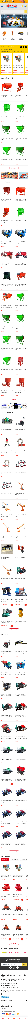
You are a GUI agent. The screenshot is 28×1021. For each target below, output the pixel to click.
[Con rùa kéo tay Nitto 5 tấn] (21, 549)
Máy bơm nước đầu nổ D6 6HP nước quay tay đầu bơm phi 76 (21, 844)
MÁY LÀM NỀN (5, 856)
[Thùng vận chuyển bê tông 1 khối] (7, 191)
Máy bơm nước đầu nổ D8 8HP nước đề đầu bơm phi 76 (21, 802)
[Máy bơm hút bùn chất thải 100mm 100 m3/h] (7, 664)
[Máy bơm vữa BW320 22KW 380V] (21, 233)
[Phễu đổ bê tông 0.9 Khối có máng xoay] (21, 87)
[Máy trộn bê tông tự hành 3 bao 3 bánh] (7, 255)
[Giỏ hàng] (25, 6)
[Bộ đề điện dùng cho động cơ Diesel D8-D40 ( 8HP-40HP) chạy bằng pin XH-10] (21, 643)
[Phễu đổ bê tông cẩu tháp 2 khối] (7, 151)
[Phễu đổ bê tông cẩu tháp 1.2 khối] (21, 129)
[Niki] (11, 952)
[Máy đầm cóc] (9, 175)
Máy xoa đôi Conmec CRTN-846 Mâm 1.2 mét (6, 916)
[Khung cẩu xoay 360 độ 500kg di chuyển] (7, 506)
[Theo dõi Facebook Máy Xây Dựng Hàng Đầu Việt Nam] (10, 967)
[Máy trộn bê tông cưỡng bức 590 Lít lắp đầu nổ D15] (7, 297)
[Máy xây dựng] (4, 34)
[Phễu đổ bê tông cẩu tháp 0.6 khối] (21, 108)
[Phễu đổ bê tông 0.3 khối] (7, 108)
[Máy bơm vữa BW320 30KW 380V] (7, 233)
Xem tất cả (13, 168)
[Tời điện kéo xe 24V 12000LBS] (7, 549)
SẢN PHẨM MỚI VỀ (7, 78)
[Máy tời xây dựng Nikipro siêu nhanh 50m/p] (7, 421)
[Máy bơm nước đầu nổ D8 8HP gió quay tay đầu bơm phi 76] (7, 813)
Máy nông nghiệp (21, 39)
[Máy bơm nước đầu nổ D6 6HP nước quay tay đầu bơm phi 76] (21, 835)
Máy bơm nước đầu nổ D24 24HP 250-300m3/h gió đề (6, 738)
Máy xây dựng (4, 39)
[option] (14, 21)
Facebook (3, 1008)
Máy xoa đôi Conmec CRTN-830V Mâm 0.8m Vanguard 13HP (6, 936)
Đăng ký (25, 964)
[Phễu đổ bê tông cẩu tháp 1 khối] (7, 361)
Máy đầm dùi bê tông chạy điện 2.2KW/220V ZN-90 (18, 896)
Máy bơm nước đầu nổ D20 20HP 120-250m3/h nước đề (6, 717)
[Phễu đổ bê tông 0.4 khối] (21, 361)
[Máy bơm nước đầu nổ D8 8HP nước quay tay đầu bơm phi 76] (21, 813)
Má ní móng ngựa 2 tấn (6, 493)
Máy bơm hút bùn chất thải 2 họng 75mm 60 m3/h (20, 674)
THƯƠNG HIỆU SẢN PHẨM (9, 949)
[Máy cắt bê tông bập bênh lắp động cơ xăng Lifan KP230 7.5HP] (18, 59)
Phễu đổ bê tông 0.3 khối (6, 116)
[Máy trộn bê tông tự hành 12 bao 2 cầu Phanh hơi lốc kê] (21, 255)
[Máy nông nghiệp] (21, 34)
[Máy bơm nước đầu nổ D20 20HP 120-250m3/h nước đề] (7, 707)
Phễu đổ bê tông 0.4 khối (20, 369)
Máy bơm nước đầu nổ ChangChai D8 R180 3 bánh (6, 653)
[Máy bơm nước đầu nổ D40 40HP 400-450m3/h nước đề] (7, 771)
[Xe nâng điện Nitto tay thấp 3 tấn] (21, 421)
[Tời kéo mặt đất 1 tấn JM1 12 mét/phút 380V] (7, 613)
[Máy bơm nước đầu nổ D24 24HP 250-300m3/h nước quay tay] (21, 707)
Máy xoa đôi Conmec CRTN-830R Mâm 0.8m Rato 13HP (18, 936)
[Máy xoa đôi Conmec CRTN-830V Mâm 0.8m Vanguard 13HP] (6, 927)
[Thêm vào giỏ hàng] (12, 605)
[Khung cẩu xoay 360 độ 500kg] (7, 527)
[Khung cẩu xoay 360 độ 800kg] (21, 527)
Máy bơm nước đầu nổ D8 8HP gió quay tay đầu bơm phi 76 (7, 823)
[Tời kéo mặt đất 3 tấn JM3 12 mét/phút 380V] (7, 591)
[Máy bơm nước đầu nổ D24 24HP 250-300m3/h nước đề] (21, 728)
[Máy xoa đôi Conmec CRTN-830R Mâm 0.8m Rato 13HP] (18, 927)
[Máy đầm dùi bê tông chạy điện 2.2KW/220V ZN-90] (18, 888)
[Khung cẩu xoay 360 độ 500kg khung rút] (21, 485)
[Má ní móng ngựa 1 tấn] (21, 464)
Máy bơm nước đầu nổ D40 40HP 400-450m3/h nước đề (6, 781)
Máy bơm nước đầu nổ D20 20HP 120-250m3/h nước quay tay (20, 695)
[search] (25, 11)
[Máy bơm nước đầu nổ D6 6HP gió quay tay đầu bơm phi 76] (7, 835)
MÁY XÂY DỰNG (6, 182)
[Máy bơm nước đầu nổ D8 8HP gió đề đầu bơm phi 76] (7, 792)
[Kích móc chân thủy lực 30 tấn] (21, 613)
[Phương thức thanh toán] (10, 1014)
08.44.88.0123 (10, 994)
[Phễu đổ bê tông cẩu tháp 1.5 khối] (21, 151)
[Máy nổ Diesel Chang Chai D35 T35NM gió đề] (7, 686)
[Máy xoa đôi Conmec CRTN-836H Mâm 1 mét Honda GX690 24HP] (18, 907)
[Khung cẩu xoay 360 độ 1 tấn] (7, 570)
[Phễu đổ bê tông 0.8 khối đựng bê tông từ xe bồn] (7, 87)
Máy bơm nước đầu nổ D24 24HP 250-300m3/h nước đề (20, 738)
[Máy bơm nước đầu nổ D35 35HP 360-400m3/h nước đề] (21, 749)
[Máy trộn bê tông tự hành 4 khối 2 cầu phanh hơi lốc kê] (7, 276)
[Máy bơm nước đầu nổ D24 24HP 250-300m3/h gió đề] (7, 728)
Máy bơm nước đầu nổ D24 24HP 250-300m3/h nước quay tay (20, 717)
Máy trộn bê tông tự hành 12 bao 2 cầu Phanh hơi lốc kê (21, 264)
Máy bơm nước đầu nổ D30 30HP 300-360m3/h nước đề (6, 759)
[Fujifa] (24, 952)
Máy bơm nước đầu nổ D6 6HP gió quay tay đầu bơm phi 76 (7, 844)
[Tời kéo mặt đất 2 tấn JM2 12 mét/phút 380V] (21, 570)
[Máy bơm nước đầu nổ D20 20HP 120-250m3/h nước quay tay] (21, 686)
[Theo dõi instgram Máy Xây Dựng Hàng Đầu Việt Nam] (17, 967)
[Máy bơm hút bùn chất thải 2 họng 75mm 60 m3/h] (21, 664)
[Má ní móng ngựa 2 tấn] (7, 485)
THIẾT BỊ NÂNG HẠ (7, 412)
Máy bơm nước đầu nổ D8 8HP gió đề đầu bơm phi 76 (7, 802)
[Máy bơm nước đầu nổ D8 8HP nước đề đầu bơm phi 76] (21, 792)
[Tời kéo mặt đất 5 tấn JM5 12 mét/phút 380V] (21, 591)
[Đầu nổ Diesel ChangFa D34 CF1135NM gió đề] (21, 771)
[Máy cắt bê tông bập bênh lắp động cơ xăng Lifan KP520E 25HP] (6, 59)
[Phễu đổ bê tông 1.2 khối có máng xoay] (21, 382)
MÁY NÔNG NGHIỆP (7, 634)
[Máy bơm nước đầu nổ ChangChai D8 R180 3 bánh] (7, 643)
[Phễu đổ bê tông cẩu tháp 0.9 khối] (7, 129)
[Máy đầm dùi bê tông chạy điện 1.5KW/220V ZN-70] (6, 888)
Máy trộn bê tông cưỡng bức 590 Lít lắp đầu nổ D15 (6, 307)
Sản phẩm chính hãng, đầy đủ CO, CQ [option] (9, 51)
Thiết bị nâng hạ (13, 39)
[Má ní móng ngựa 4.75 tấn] (21, 442)
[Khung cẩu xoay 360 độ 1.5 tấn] (21, 506)
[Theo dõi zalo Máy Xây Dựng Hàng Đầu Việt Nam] (14, 967)
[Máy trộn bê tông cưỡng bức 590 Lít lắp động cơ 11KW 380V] (21, 276)
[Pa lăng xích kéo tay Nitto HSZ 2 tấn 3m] (7, 442)
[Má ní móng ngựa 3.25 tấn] (7, 464)
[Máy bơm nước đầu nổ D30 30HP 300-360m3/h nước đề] (7, 749)
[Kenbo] (4, 952)
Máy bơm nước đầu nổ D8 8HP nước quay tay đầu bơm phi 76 (21, 823)
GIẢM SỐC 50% (6, 47)
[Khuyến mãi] (14, 1)
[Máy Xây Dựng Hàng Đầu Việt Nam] (11, 6)
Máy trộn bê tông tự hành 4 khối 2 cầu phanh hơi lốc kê (7, 286)
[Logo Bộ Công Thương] (5, 997)
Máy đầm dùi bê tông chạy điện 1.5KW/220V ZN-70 (6, 896)
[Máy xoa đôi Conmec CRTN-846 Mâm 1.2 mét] (6, 907)
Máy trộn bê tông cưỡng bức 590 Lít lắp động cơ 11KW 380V (20, 286)
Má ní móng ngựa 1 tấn (20, 472)
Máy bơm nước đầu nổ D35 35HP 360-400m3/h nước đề (20, 759)
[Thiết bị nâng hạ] (13, 34)
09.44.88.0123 (13, 983)
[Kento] (17, 952)
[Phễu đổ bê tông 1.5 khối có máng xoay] (7, 382)
